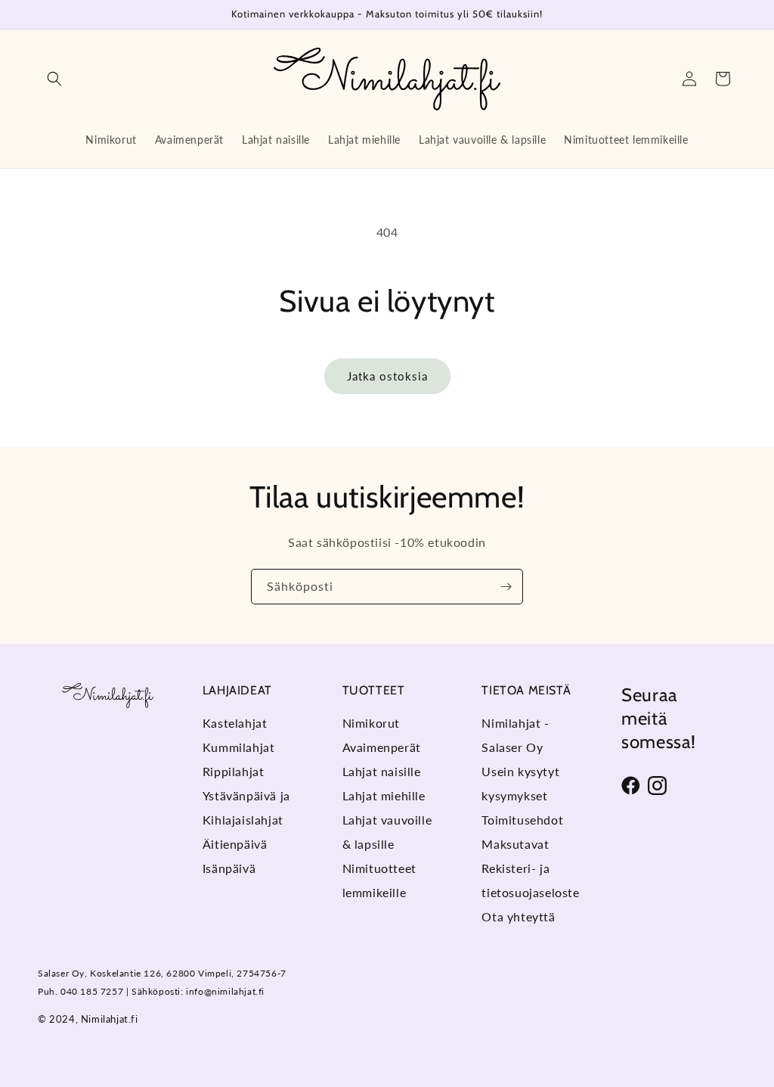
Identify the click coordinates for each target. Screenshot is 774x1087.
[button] (54, 78)
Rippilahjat (234, 771)
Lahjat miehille (384, 795)
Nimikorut (371, 723)
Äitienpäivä (235, 844)
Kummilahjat (239, 747)
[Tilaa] (505, 586)
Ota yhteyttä (518, 916)
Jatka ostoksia (387, 376)
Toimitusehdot (522, 819)
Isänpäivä (229, 868)
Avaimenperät (381, 747)
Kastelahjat (235, 723)
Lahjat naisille (381, 771)
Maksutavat (515, 844)
